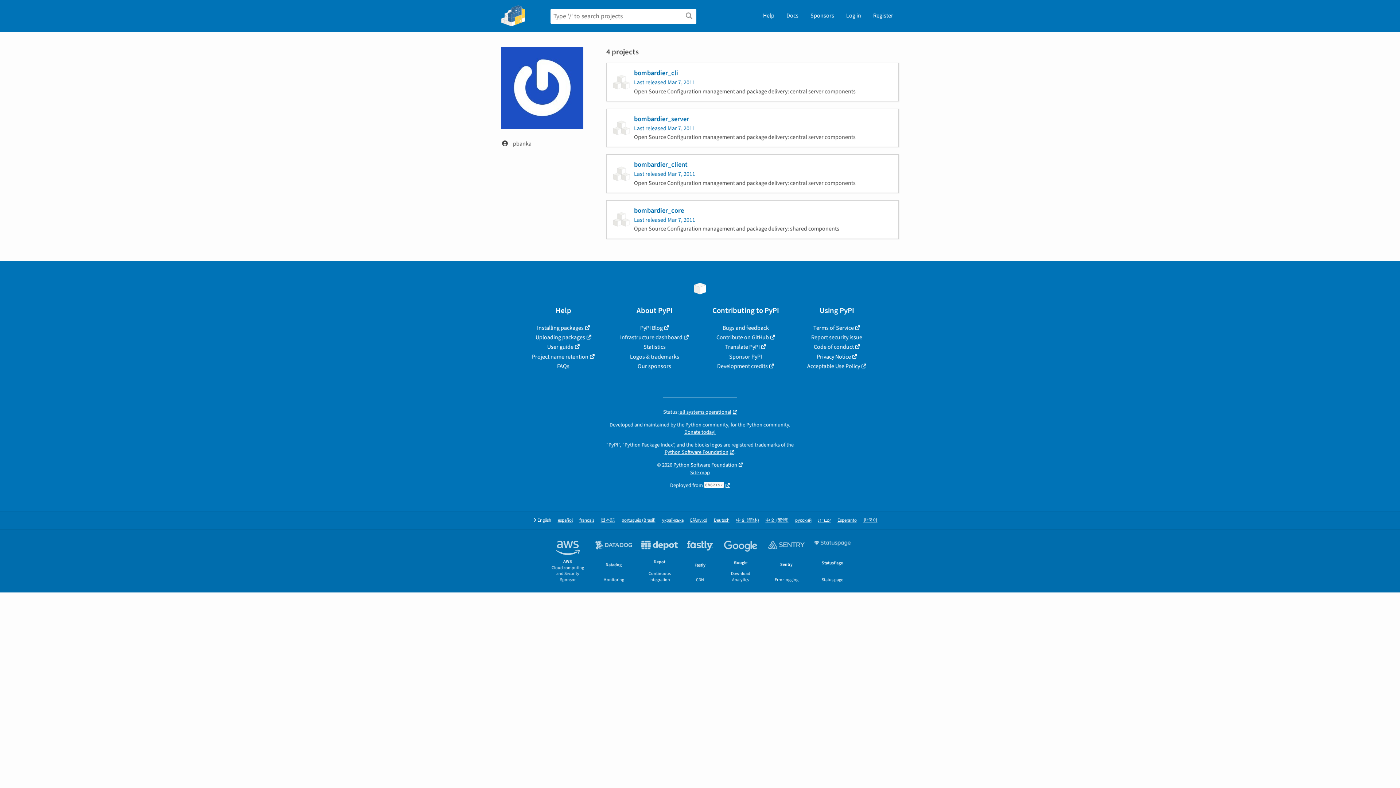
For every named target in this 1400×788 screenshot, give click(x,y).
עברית (824, 520)
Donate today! (700, 432)
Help (768, 16)
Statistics (654, 347)
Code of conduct (834, 347)
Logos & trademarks (654, 357)
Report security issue (836, 337)
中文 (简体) (747, 520)
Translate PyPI (742, 347)
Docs (792, 16)
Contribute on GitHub (742, 337)
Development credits (742, 366)
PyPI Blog (651, 328)
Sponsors (822, 16)
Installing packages (560, 328)
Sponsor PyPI (745, 357)
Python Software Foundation (696, 452)
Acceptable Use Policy (833, 366)
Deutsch (722, 520)
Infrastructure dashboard (651, 337)
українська (673, 520)
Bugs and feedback (746, 328)
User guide (560, 347)
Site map (700, 472)
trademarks (767, 445)
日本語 (608, 520)
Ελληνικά (698, 520)
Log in (853, 16)
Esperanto (847, 520)
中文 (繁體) (777, 520)
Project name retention (560, 357)
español (565, 520)
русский (803, 520)
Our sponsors (654, 366)
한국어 (870, 520)
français (586, 520)
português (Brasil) (639, 520)
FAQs (563, 366)
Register (883, 16)
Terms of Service (833, 328)
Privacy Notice (834, 357)
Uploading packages (560, 337)
